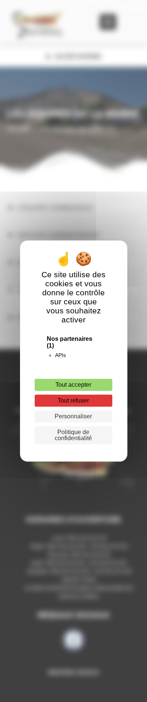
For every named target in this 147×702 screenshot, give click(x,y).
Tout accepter (73, 384)
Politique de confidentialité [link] (73, 435)
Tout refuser (73, 400)
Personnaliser (73, 416)
